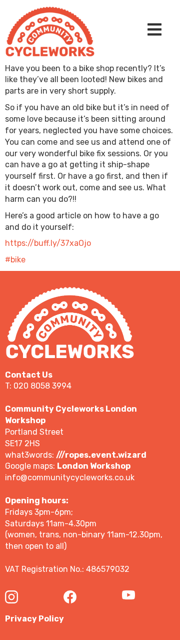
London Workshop (93, 466)
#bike (15, 259)
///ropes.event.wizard (101, 455)
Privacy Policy (34, 618)
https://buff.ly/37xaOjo (48, 243)
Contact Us (28, 375)
